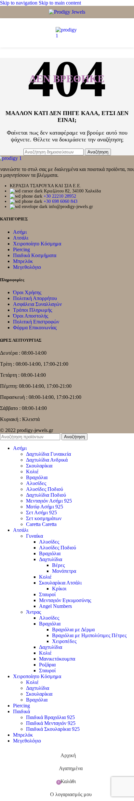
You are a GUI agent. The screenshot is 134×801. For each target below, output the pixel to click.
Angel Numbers (55, 606)
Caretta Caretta (41, 524)
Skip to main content (60, 3)
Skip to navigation (19, 3)
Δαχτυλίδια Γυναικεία (48, 454)
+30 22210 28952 (60, 196)
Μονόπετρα (64, 571)
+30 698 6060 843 (60, 201)
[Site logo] (67, 12)
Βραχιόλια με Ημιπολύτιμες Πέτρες (89, 635)
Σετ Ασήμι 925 (41, 512)
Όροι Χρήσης (27, 292)
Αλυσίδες (36, 483)
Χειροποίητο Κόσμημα (37, 243)
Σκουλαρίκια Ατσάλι (60, 582)
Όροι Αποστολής (30, 316)
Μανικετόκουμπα (57, 659)
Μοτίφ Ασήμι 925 (44, 506)
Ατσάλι (20, 238)
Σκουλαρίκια (39, 465)
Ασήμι (20, 232)
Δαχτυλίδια (50, 559)
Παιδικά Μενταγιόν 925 (50, 723)
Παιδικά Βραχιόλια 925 (50, 717)
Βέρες (58, 565)
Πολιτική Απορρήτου (35, 298)
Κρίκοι (59, 588)
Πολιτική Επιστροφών (36, 321)
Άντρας (33, 612)
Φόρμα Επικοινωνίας (35, 327)
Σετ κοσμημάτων (43, 518)
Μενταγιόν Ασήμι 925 (49, 501)
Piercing (21, 249)
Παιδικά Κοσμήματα (34, 255)
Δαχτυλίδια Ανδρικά (47, 460)
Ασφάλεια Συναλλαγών (37, 304)
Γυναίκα (34, 536)
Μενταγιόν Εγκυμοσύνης (65, 600)
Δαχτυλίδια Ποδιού (46, 495)
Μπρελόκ (23, 261)
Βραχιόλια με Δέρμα (73, 629)
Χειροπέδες (64, 641)
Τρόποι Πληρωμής (32, 310)
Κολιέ (32, 471)
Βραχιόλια (36, 477)
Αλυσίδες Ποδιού (44, 489)
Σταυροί (47, 594)
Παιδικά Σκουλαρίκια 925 (53, 729)
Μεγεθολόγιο (27, 267)
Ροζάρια (47, 664)
